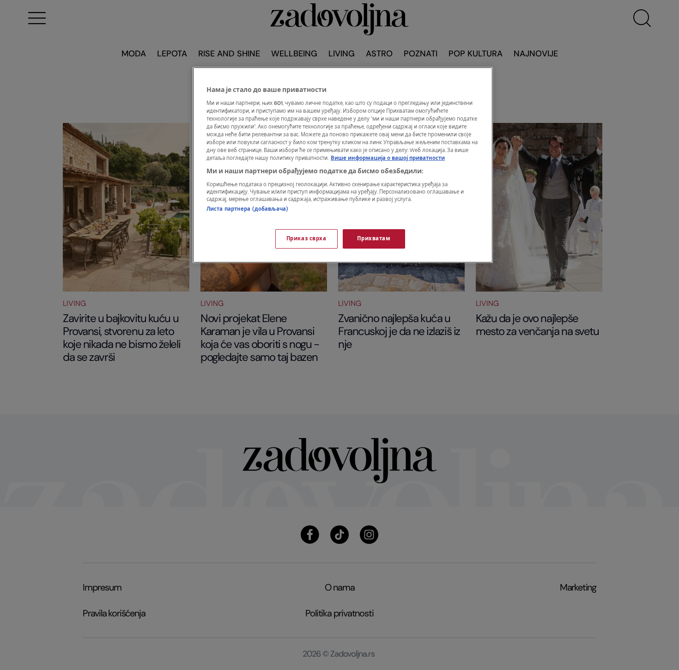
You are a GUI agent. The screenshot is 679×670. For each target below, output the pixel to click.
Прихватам (373, 238)
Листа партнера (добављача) (247, 209)
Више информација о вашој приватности (388, 158)
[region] (343, 165)
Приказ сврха (306, 238)
